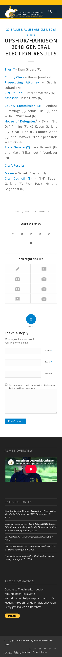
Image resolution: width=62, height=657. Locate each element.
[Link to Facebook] (35, 648)
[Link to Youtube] (31, 242)
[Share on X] (21, 233)
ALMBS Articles (35, 29)
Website (48, 373)
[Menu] (55, 12)
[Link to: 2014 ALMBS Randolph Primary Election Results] (17, 289)
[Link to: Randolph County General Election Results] (17, 269)
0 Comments (41, 211)
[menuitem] (48, 11)
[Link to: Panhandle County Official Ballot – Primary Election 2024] (44, 289)
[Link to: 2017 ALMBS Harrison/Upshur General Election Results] (44, 299)
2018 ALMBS (14, 29)
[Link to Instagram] (49, 233)
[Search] (48, 11)
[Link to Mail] (54, 648)
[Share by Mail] (40, 233)
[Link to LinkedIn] (40, 648)
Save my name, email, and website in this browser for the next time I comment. (32, 386)
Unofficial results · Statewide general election (25, 536)
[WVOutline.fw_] (26, 11)
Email (48, 361)
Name (48, 350)
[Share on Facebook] (12, 233)
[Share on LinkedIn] (31, 233)
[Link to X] (30, 648)
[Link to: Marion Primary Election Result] (44, 279)
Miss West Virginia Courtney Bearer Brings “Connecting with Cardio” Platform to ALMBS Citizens (30, 512)
